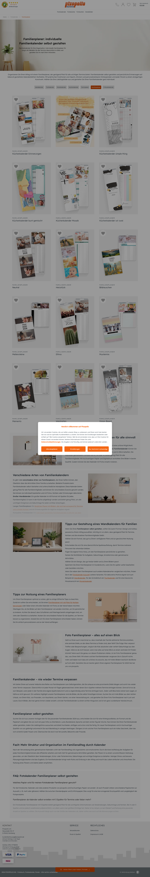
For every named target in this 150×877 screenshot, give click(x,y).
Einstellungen (75, 449)
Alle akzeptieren (51, 449)
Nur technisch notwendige (98, 449)
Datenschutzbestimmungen (51, 442)
